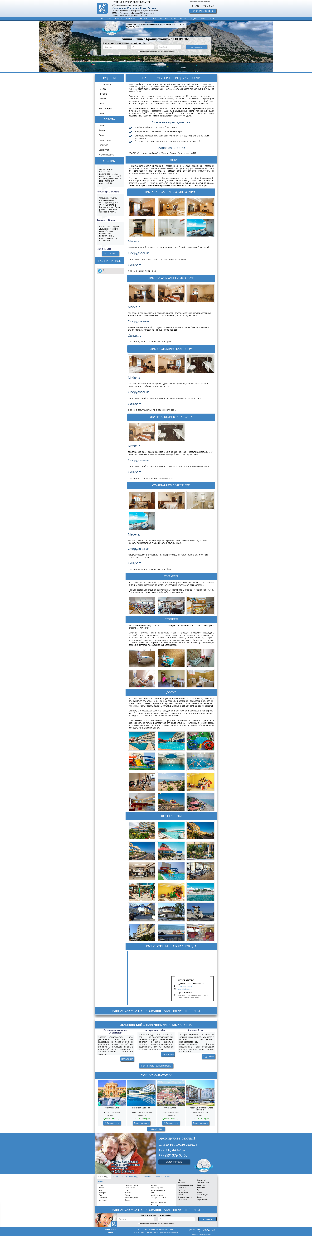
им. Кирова (103, 1200)
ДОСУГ (154, 19)
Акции (199, 1192)
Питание (103, 94)
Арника (101, 1188)
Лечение (103, 98)
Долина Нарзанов (131, 1197)
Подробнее (127, 1059)
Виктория (102, 1193)
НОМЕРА (119, 19)
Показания (201, 1187)
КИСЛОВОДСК (104, 1177)
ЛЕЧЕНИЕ (143, 19)
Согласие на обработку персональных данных (183, 1191)
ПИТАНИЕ (130, 19)
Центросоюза (130, 1188)
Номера (102, 89)
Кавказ (127, 1190)
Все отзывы (110, 253)
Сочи (101, 135)
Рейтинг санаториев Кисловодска (158, 1204)
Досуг (101, 103)
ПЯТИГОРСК (148, 1177)
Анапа (102, 130)
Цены (101, 113)
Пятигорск (104, 145)
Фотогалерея (105, 108)
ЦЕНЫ (173, 19)
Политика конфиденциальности (185, 1184)
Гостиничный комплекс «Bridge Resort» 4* (200, 1109)
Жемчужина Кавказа (158, 1197)
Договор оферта (203, 1180)
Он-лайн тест (182, 1200)
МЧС (153, 1193)
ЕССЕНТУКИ (118, 1177)
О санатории (105, 84)
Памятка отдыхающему (202, 1198)
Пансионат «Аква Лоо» (141, 1108)
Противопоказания (204, 1190)
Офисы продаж (202, 1195)
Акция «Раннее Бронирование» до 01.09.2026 (156, 39)
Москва (128, 1193)
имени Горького (157, 1188)
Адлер (102, 125)
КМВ (212, 19)
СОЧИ (203, 19)
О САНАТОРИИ (104, 19)
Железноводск (106, 155)
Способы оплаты (203, 1182)
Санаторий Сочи (112, 1108)
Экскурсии (201, 1185)
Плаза (101, 1185)
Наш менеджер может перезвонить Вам (156, 1215)
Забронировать (112, 1123)
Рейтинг (181, 1180)
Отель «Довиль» (170, 1108)
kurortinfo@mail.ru (184, 989)
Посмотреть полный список (156, 1065)
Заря (100, 1190)
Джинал (128, 1200)
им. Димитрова (157, 1195)
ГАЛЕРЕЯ (164, 19)
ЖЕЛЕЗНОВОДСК (133, 1177)
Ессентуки (104, 150)
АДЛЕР (194, 19)
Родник (154, 1185)
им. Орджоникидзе (158, 1190)
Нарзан (127, 1195)
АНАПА (183, 19)
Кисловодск (105, 140)
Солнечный (103, 1197)
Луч (100, 1195)
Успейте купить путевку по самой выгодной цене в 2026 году (126, 43)
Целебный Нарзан (131, 1185)
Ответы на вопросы (185, 1197)
